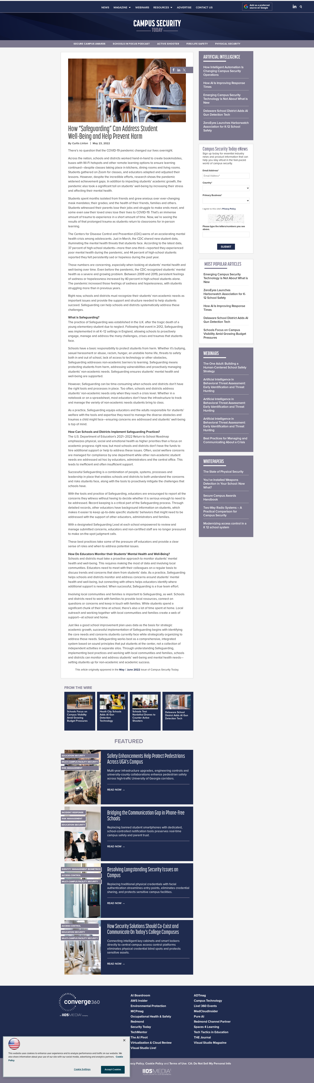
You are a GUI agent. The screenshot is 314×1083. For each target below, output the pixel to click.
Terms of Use (178, 1063)
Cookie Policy (154, 1063)
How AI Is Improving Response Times (224, 85)
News (105, 7)
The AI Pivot (139, 1037)
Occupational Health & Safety (151, 1016)
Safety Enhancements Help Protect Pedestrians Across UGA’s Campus (146, 759)
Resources (161, 7)
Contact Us (204, 7)
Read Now (114, 789)
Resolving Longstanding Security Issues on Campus (142, 873)
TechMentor (139, 1032)
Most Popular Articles (222, 264)
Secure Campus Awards (90, 43)
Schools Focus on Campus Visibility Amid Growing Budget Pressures (77, 716)
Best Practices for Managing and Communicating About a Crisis (225, 440)
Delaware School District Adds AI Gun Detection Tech (176, 715)
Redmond (137, 1022)
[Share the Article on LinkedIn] (178, 70)
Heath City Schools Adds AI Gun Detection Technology (110, 716)
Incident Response (72, 812)
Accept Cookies (113, 1069)
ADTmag (200, 995)
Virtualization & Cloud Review (151, 1043)
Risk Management (72, 768)
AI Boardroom (140, 995)
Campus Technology (208, 1001)
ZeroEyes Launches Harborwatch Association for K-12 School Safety (226, 126)
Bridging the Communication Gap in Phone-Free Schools (145, 816)
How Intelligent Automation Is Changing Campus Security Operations (223, 71)
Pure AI (199, 1016)
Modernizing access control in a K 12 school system (224, 525)
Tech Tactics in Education (211, 1032)
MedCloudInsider (206, 1011)
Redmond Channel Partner (212, 1022)
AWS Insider (139, 1001)
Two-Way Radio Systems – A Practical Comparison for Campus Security (222, 511)
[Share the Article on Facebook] (172, 70)
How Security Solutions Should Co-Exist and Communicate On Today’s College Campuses (143, 929)
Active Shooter (168, 43)
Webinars (142, 7)
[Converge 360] (79, 1002)
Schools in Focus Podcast (131, 43)
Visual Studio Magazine (210, 1043)
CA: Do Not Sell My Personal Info (209, 1063)
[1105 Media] (74, 1015)
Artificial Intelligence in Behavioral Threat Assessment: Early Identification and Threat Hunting (224, 385)
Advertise (184, 7)
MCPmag (137, 1011)
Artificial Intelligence (221, 57)
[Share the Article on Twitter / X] (184, 70)
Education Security (73, 755)
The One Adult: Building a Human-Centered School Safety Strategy (224, 367)
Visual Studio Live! (143, 1048)
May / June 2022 (129, 669)
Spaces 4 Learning (206, 1027)
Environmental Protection (148, 1006)
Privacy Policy (229, 209)
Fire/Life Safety (197, 43)
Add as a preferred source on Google (260, 6)
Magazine (120, 7)
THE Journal (202, 1037)
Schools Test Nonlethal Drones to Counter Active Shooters (143, 716)
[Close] (124, 1040)
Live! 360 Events (205, 1006)
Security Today (141, 1027)
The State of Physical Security (223, 472)
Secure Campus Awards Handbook (219, 497)
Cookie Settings (82, 1069)
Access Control (71, 875)
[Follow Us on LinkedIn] (294, 7)
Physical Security (227, 43)
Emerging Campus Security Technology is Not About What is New (225, 99)
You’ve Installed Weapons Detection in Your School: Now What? (224, 483)
